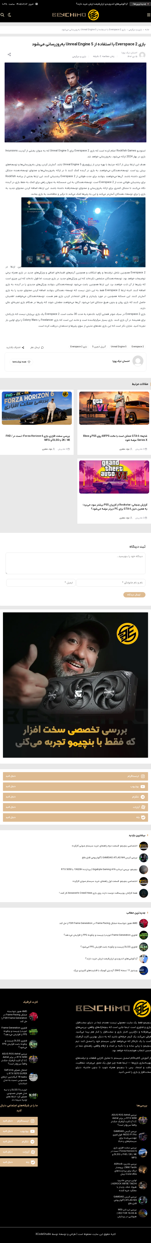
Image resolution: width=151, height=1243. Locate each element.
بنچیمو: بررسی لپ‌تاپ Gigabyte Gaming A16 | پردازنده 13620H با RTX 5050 (99, 869)
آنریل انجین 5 (99, 346)
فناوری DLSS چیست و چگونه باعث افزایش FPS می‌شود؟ (108, 946)
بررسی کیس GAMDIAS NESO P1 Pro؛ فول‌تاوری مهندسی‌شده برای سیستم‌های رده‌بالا (125, 1136)
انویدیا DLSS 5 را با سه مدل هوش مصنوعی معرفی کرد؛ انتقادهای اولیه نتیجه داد (15, 1095)
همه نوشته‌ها (19, 361)
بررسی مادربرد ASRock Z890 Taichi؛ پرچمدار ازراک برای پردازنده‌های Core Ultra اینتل (125, 1169)
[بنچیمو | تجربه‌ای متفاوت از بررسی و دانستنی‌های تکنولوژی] (75, 14)
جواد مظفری (124, 449)
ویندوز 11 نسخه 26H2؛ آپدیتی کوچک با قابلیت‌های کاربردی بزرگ (105, 970)
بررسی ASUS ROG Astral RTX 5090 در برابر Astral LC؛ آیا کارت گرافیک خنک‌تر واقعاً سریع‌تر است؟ (14, 1059)
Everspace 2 (138, 346)
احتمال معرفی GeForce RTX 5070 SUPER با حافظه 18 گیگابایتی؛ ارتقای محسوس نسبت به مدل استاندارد (14, 1077)
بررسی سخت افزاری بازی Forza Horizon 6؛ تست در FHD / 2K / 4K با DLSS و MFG (124, 1152)
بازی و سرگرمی (135, 29)
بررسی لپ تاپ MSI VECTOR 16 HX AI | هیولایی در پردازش (127, 1213)
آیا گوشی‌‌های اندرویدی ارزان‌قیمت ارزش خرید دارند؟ (102, 4)
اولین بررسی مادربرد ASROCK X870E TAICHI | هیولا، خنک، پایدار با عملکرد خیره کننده (124, 1185)
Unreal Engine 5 (119, 346)
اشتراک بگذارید (13, 347)
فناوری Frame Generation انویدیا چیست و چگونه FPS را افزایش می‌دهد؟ (100, 935)
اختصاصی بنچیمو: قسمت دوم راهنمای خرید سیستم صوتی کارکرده (104, 845)
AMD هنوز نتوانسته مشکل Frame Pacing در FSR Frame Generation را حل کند (98, 923)
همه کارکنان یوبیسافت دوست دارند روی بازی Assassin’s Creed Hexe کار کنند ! (98, 893)
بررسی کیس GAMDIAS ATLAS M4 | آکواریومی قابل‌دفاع (109, 857)
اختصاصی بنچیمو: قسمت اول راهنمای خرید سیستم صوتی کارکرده (105, 881)
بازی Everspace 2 (78, 346)
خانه (147, 29)
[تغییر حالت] (8, 15)
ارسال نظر (35, 347)
